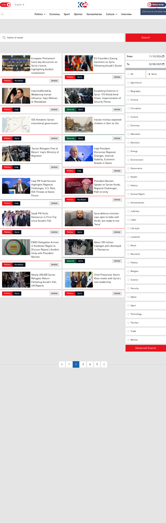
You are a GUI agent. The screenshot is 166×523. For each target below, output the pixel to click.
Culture (110, 14)
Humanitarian (94, 14)
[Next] (104, 364)
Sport (67, 14)
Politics (38, 14)
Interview (126, 14)
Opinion (78, 14)
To (128, 64)
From (130, 56)
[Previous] (62, 364)
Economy (55, 14)
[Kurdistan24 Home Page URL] (83, 5)
